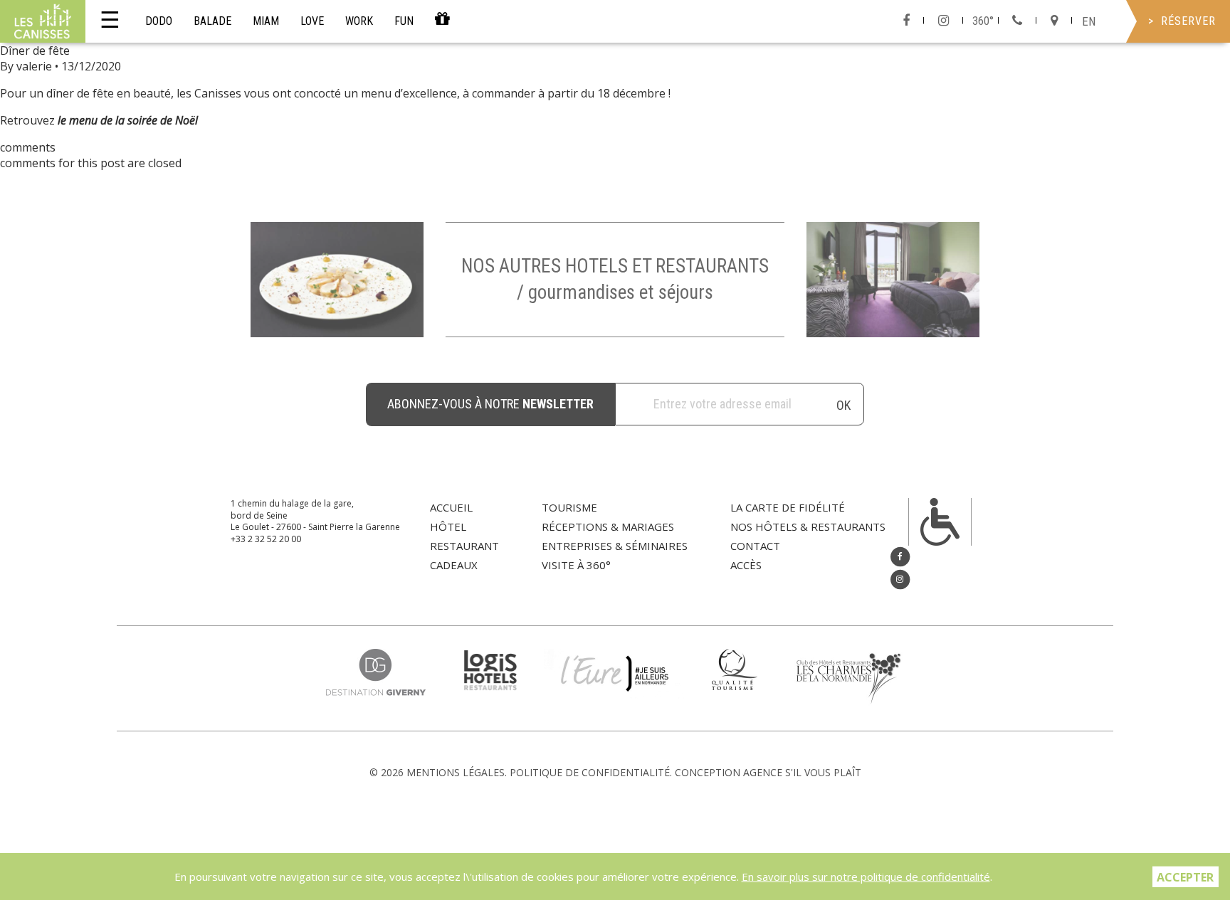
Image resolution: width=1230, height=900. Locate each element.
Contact (755, 546)
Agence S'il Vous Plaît (802, 772)
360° (983, 21)
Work (359, 21)
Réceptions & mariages (608, 526)
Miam (266, 21)
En (1088, 21)
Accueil (451, 507)
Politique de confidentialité (590, 772)
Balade (212, 21)
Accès (746, 565)
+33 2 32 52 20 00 (266, 539)
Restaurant (464, 546)
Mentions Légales (455, 772)
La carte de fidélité (787, 507)
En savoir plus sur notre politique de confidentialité (866, 876)
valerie (34, 66)
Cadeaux (454, 565)
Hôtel (448, 526)
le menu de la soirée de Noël (128, 120)
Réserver (1188, 21)
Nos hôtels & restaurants (807, 526)
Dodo (158, 21)
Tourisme (569, 507)
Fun (404, 21)
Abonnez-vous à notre (490, 403)
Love (312, 21)
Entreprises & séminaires (615, 546)
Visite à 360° (576, 565)
